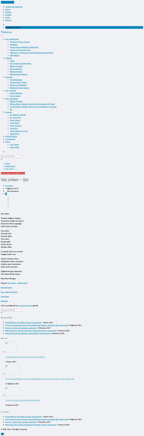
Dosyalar (8, 77)
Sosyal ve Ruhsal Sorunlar (20, 50)
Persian (8, 20)
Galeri (7, 141)
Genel (12, 60)
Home (7, 163)
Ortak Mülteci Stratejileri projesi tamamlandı (23, 322)
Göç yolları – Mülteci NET (18, 283)
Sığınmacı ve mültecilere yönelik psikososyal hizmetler (31, 52)
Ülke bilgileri (14, 55)
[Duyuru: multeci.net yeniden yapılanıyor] (12, 395)
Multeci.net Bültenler (18, 85)
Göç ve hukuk (15, 96)
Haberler (8, 58)
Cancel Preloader (7, 2)
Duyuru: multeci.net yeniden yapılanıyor (21, 328)
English (8, 15)
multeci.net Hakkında (13, 6)
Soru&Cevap (10, 139)
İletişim (8, 12)
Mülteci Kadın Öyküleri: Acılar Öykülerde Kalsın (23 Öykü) (32, 104)
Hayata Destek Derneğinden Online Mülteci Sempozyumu (28, 333)
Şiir (11, 109)
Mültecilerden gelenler (18, 74)
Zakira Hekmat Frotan (19, 131)
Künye (7, 9)
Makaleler (14, 44)
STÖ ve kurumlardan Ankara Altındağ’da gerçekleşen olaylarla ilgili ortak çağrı (36, 325)
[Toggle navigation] (2, 35)
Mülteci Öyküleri (16, 101)
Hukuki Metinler (16, 93)
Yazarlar (8, 112)
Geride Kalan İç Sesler (18, 82)
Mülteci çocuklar (16, 66)
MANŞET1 (17, 173)
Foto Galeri (14, 144)
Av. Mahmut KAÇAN (18, 114)
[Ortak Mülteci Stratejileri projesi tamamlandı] (10, 352)
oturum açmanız (25, 305)
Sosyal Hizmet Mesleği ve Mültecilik (24, 47)
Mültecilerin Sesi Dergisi (19, 87)
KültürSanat (10, 166)
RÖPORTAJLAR (11, 136)
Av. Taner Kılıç (15, 117)
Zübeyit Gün (14, 133)
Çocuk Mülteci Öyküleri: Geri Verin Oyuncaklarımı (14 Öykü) (33, 106)
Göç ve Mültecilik (12, 39)
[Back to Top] (2, 434)
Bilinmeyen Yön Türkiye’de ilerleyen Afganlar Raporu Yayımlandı (30, 330)
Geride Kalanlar (16, 79)
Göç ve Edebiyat (11, 98)
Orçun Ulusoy (15, 120)
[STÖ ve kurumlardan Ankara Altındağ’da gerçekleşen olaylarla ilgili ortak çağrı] (12, 373)
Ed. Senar (9, 185)
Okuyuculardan (16, 69)
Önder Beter (15, 123)
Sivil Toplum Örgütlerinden (20, 63)
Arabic (7, 17)
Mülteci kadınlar (16, 71)
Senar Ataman (15, 125)
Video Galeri (14, 147)
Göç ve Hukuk (10, 90)
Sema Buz (14, 128)
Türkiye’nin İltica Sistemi (20, 42)
